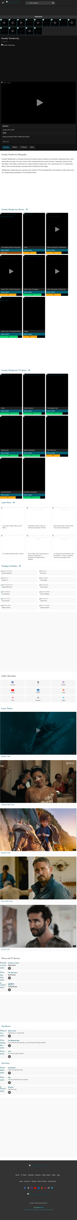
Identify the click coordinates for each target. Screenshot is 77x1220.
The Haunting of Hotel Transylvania (10, 247)
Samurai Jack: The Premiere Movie (10, 331)
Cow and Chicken (6, 492)
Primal (3, 408)
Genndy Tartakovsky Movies (12, 209)
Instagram (63, 684)
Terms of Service (42, 1181)
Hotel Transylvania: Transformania (56, 247)
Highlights (38, 16)
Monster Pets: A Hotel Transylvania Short (11, 289)
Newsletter (38, 700)
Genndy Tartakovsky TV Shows (14, 370)
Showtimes (38, 1175)
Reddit (63, 692)
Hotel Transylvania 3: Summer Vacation (57, 289)
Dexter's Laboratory (29, 450)
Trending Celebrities (9, 566)
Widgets (63, 700)
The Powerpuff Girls (52, 408)
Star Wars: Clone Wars (30, 492)
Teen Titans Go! (51, 450)
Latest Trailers (7, 708)
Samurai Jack (5, 450)
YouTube (13, 692)
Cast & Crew (4, 252)
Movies (18, 1175)
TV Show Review (12, 986)
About (21, 1181)
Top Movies (6, 1026)
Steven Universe (28, 408)
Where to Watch (5, 250)
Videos (54, 1175)
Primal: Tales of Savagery (31, 289)
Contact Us (27, 1181)
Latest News (6, 502)
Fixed (25, 247)
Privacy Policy (52, 1181)
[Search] (53, 3)
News (58, 1175)
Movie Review (12, 965)
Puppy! (26, 331)
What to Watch (46, 1175)
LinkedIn (38, 692)
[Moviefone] (13, 3)
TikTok (12, 700)
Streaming (31, 1175)
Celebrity (4, 41)
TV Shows (24, 1175)
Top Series (5, 1063)
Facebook (12, 684)
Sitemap (34, 1181)
